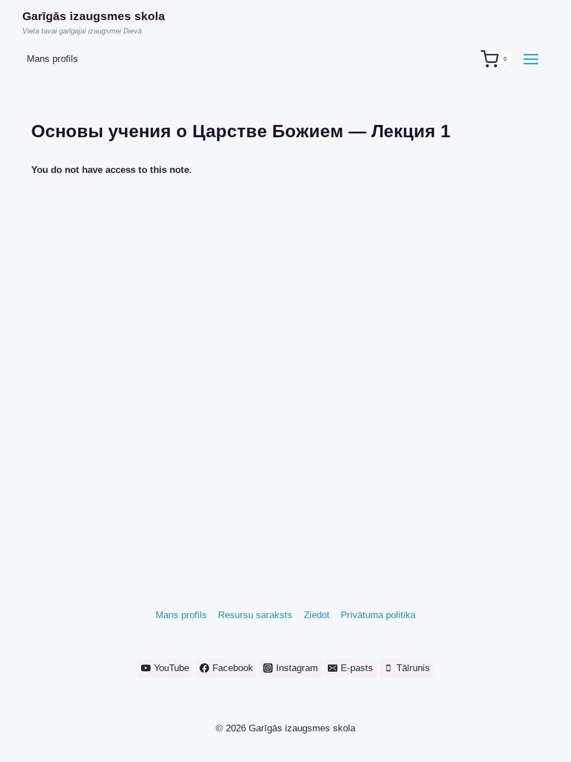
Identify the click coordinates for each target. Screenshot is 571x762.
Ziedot (317, 615)
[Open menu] (530, 59)
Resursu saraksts (255, 615)
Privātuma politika (378, 615)
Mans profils (181, 615)
